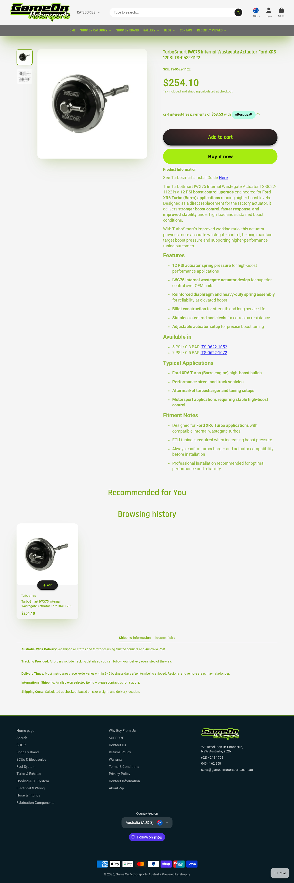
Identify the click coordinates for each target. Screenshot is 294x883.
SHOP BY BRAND (127, 30)
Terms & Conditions (124, 767)
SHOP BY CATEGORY (93, 30)
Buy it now (220, 156)
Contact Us (117, 745)
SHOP (21, 745)
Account (269, 12)
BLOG (167, 30)
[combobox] (176, 12)
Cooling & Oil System (33, 781)
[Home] (40, 12)
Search (22, 738)
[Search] (238, 12)
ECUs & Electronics (31, 759)
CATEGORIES (86, 12)
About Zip (116, 788)
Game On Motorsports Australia (138, 874)
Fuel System (26, 767)
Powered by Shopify (176, 874)
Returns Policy (120, 752)
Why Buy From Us (122, 731)
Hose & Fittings (28, 795)
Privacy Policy (119, 774)
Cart (281, 12)
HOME (72, 30)
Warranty (115, 759)
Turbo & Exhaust (29, 774)
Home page (25, 731)
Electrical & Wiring (31, 788)
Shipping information (135, 637)
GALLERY (149, 30)
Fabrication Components (35, 803)
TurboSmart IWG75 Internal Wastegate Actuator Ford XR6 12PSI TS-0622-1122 (47, 571)
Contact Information (124, 781)
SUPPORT (116, 738)
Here (223, 177)
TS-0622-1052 (214, 347)
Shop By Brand (28, 752)
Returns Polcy (165, 637)
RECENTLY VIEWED (210, 30)
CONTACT (186, 30)
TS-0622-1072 (214, 352)
